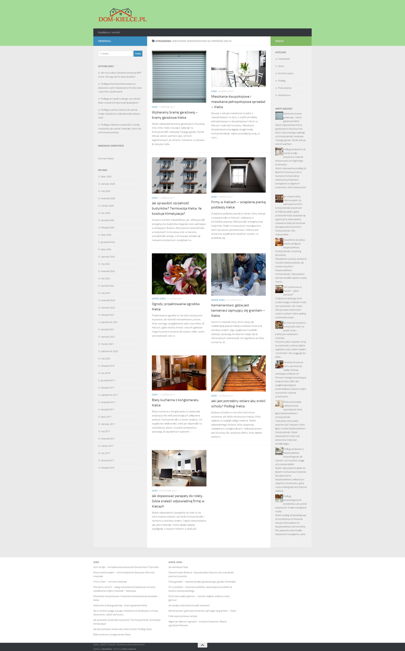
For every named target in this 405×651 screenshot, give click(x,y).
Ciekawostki (284, 58)
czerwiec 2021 (108, 336)
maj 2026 (105, 191)
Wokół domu (159, 298)
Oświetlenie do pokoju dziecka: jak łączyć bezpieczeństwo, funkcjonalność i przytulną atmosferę (290, 247)
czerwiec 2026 (108, 183)
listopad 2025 (107, 227)
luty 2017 (105, 453)
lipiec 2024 (106, 249)
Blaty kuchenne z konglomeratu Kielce (112, 634)
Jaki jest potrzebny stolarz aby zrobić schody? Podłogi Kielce (122, 629)
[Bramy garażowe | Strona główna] (122, 14)
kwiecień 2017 (108, 438)
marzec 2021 (107, 344)
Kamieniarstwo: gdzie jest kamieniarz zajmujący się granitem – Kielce (238, 310)
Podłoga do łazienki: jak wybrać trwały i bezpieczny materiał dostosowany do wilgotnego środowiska (290, 157)
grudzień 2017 (108, 380)
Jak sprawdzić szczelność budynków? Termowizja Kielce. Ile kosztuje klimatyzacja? (177, 208)
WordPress (107, 649)
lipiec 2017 (106, 416)
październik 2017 (109, 395)
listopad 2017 (107, 387)
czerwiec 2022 (108, 307)
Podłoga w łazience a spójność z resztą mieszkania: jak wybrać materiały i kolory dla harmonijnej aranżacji (119, 128)
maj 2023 (105, 293)
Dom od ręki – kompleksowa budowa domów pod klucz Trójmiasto (126, 567)
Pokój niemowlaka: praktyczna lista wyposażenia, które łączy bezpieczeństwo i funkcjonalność (288, 410)
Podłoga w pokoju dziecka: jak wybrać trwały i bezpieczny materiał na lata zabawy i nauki (119, 113)
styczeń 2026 (107, 220)
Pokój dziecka (284, 88)
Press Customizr (129, 649)
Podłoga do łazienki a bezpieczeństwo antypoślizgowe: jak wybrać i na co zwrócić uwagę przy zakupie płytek (289, 457)
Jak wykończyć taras (178, 567)
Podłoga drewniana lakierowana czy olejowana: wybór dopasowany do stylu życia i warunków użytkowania (120, 87)
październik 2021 (109, 322)
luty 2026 (105, 213)
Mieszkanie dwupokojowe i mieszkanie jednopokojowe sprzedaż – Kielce (238, 101)
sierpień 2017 (107, 409)
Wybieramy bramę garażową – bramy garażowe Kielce (292, 117)
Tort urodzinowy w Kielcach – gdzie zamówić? (292, 291)
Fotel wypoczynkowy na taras (182, 616)
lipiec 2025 (106, 234)
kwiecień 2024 (108, 271)
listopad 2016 (107, 467)
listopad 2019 (107, 365)
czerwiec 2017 (108, 424)
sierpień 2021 (107, 329)
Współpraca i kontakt (109, 32)
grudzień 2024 (108, 242)
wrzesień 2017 (108, 402)
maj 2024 (105, 264)
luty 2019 (105, 373)
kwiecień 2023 (108, 300)
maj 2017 (105, 431)
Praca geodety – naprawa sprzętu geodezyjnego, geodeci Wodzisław (202, 581)
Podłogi (282, 80)
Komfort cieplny (286, 73)
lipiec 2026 (106, 176)
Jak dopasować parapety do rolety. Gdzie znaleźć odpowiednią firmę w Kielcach (178, 501)
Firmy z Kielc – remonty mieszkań (110, 581)
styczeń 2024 (107, 285)
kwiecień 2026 (108, 198)
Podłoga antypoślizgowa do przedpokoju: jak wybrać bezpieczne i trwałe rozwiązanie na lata (291, 504)
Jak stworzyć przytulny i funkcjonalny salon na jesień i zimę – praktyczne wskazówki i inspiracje (290, 330)
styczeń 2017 (107, 460)
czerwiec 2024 (108, 256)
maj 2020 (105, 358)
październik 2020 (109, 351)
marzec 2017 (107, 445)
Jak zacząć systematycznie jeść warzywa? (189, 605)
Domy (155, 107)
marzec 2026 (107, 205)
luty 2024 (105, 278)
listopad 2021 (107, 314)
